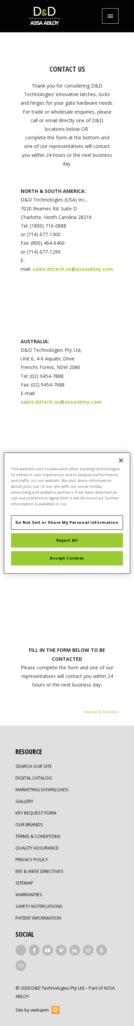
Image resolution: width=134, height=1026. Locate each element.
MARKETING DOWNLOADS (42, 789)
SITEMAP (24, 883)
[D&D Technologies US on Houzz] (101, 950)
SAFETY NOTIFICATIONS (39, 906)
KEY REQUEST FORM (35, 813)
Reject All (67, 540)
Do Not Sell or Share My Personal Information (66, 522)
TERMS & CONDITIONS (38, 836)
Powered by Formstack (101, 712)
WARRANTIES (28, 894)
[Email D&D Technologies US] (20, 965)
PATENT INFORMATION (38, 918)
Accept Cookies (67, 558)
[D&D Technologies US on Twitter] (20, 950)
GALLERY (24, 801)
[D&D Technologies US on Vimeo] (61, 950)
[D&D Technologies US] (44, 16)
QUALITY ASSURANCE (37, 848)
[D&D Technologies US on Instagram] (88, 950)
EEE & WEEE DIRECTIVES (39, 871)
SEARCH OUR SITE (33, 766)
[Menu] (110, 16)
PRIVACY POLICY (31, 859)
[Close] (121, 460)
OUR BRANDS (29, 824)
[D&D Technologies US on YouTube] (47, 950)
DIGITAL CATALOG (33, 778)
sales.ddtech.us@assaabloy (72, 269)
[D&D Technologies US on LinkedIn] (74, 950)
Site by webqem (32, 1010)
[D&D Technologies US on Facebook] (34, 950)
